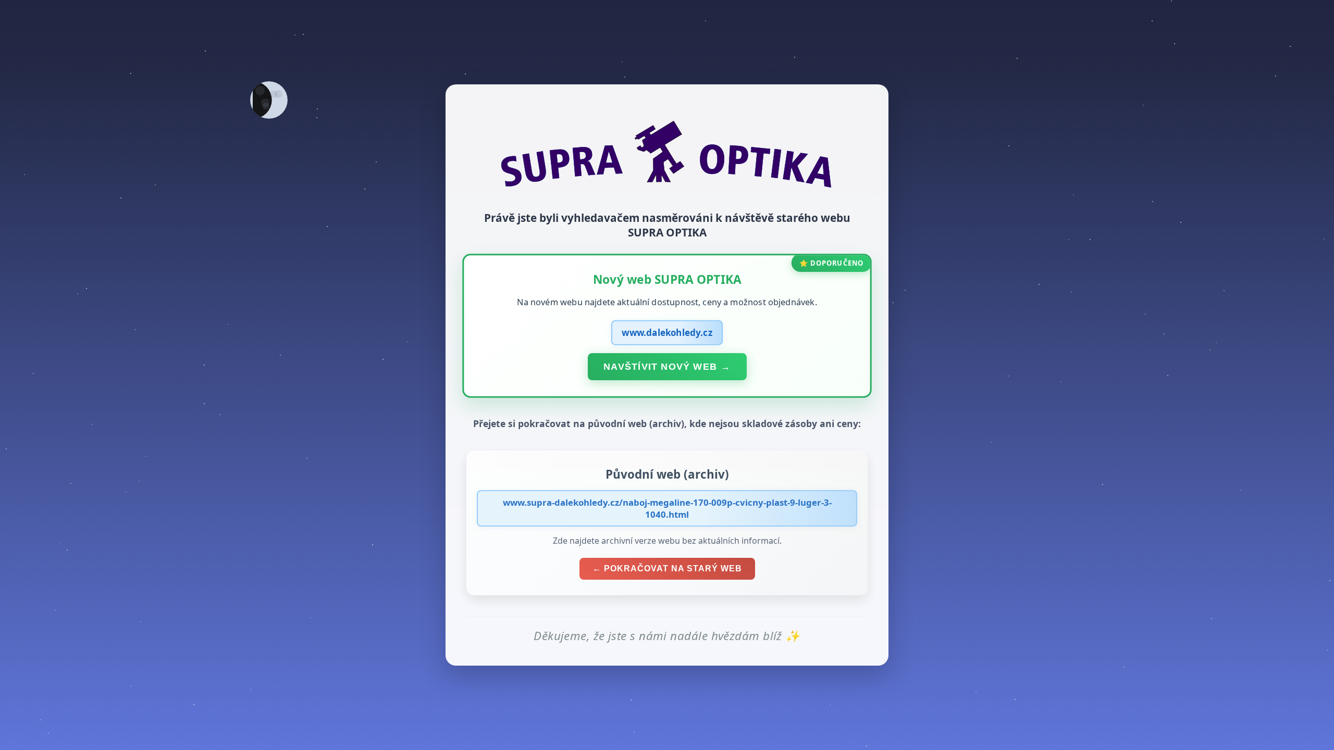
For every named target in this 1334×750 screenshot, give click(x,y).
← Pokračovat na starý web (667, 568)
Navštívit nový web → (667, 366)
